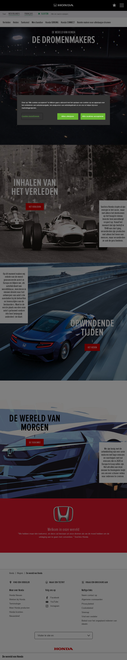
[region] (63, 110)
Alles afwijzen (67, 116)
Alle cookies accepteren (93, 116)
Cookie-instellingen (30, 116)
